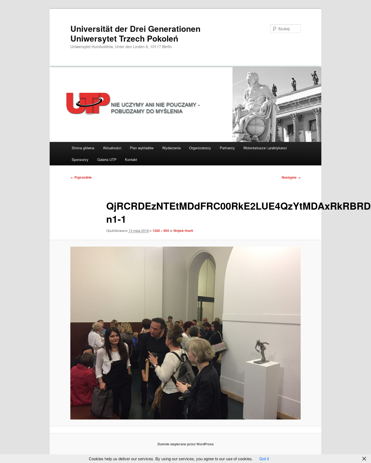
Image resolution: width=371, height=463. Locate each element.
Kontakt (131, 159)
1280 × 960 (160, 230)
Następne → (291, 177)
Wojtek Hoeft (183, 230)
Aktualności (112, 147)
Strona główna (83, 147)
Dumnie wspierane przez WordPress (186, 444)
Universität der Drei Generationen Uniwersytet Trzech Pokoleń (135, 33)
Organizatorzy (200, 147)
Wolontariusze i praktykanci (265, 147)
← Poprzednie (81, 177)
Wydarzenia (171, 147)
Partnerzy (227, 147)
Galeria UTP (107, 159)
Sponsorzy (80, 159)
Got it (264, 458)
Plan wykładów (141, 147)
